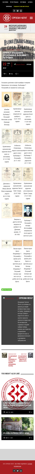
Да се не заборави (9, 50)
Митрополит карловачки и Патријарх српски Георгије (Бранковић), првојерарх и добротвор (18, 28)
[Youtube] (21, 10)
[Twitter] (17, 10)
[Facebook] (14, 10)
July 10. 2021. (10, 412)
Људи (18, 50)
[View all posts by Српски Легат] (19, 64)
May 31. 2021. (9, 438)
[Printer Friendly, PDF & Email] (6, 289)
